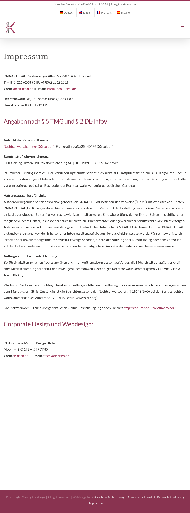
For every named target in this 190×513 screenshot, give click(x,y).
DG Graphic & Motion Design (108, 497)
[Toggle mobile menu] (182, 25)
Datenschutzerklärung (170, 497)
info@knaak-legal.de (123, 4)
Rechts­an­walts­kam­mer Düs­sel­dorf (29, 146)
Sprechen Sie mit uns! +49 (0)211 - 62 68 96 (81, 4)
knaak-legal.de (22, 89)
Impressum (96, 503)
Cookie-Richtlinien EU (141, 497)
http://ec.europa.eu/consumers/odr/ (150, 308)
